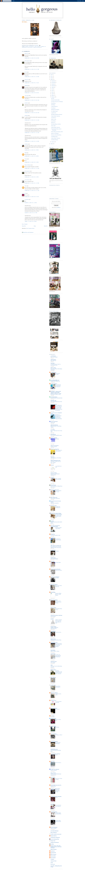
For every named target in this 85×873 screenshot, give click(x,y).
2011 (52, 76)
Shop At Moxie (53, 772)
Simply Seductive (54, 835)
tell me (56, 797)
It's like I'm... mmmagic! (55, 769)
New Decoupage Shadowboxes (57, 743)
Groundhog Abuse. (54, 136)
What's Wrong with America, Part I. (57, 131)
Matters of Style (53, 607)
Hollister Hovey (53, 669)
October (53, 84)
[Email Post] (39, 45)
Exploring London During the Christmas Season (55, 474)
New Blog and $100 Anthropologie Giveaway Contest (56, 774)
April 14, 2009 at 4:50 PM (31, 221)
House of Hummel (28, 164)
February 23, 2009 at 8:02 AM (32, 92)
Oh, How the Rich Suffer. (55, 99)
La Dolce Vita (53, 685)
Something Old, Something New (57, 507)
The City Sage (53, 638)
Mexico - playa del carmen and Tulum (58, 479)
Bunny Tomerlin (53, 849)
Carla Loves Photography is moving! (57, 790)
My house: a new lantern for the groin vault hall (58, 601)
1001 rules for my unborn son (56, 545)
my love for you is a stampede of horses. (56, 413)
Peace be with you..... (58, 762)
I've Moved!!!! (57, 709)
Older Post (45, 226)
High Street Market (54, 584)
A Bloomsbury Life (54, 642)
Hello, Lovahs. (53, 119)
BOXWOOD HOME (54, 741)
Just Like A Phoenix (54, 770)
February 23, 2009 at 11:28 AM (32, 120)
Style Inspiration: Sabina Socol (55, 498)
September (53, 85)
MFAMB (26, 85)
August (53, 87)
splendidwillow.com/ (54, 749)
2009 (52, 79)
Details (56, 754)
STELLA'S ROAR (54, 437)
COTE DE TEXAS (54, 397)
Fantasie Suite (53, 422)
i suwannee (52, 477)
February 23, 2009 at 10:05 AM (32, 112)
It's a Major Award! (54, 111)
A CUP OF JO (53, 356)
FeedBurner (58, 207)
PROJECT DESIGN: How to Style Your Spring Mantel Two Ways (58, 621)
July (52, 88)
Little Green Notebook (54, 445)
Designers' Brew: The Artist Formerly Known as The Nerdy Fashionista (56, 846)
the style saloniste (54, 404)
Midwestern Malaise (54, 692)
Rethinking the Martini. (55, 109)
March (53, 95)
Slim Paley (52, 456)
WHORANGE (53, 557)
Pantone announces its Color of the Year (58, 451)
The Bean (26, 144)
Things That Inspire (54, 599)
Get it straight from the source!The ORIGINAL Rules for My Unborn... (56, 547)
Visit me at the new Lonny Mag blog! (58, 806)
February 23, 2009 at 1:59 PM (32, 150)
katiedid (52, 618)
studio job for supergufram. (55, 502)
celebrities (31, 46)
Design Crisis (53, 840)
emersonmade (53, 857)
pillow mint (53, 761)
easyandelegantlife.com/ (55, 380)
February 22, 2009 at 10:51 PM (32, 69)
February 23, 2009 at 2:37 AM (32, 82)
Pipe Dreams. (53, 103)
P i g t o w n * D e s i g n (55, 489)
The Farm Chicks (54, 472)
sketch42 (52, 521)
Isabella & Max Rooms (55, 842)
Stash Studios (53, 650)
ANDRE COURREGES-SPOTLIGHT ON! (54, 628)
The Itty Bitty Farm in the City (56, 785)
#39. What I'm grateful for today (55, 535)
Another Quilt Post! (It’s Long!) (58, 491)
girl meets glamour (54, 827)
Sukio (52, 665)
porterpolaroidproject (54, 830)
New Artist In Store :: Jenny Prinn (58, 702)
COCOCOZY (53, 653)
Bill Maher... (25, 22)
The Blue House (53, 718)
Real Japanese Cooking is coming (56, 394)
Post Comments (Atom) (30, 228)
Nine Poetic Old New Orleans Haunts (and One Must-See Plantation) (58, 645)
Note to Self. (53, 125)
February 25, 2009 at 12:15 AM (32, 190)
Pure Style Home (54, 733)
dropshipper (57, 438)
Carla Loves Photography (55, 788)
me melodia (27, 199)
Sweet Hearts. (53, 120)
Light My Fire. (53, 112)
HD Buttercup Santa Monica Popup (56, 639)
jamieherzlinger (53, 626)
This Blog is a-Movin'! (58, 734)
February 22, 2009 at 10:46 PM (32, 58)
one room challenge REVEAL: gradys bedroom (58, 594)
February (53, 96)
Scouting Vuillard (58, 562)
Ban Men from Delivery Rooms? (56, 114)
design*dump (53, 592)
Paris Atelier (53, 777)
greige (52, 862)
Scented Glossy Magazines (55, 837)
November (53, 82)
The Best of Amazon (54, 446)
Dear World (57, 727)
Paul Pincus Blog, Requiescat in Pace (58, 821)
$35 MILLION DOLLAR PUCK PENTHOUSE (58, 655)
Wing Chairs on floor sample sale (58, 586)
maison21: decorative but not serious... (56, 501)
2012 (52, 74)
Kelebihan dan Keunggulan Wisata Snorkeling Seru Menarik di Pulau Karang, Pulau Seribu (58, 416)
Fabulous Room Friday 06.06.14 (57, 687)
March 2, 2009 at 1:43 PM (31, 202)
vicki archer (27, 95)
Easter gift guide (53, 616)
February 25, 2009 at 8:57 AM (32, 196)
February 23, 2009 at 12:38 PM (32, 141)
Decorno (52, 465)
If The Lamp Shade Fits (55, 449)
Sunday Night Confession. (55, 116)
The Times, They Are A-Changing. (57, 101)
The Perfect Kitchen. (54, 139)
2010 (52, 77)
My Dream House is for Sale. (56, 124)
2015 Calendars (53, 662)
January (53, 141)
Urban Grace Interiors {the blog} (56, 615)
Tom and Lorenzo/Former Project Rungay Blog (55, 526)
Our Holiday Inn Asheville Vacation (58, 539)
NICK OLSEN (53, 855)
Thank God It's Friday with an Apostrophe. (56, 129)
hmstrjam (26, 115)
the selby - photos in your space (56, 834)
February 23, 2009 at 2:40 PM (32, 156)
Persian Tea (27, 79)
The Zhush (52, 363)
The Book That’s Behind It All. (55, 381)
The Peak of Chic (54, 505)
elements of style (53, 860)
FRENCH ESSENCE (54, 425)
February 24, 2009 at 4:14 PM (32, 176)
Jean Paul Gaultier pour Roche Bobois (58, 813)
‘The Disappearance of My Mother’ (56, 457)
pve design (52, 715)
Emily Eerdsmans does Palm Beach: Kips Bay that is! (58, 385)
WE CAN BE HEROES (54, 558)
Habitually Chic (53, 400)
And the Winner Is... (54, 106)
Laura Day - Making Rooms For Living (56, 866)
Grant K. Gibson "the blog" (55, 753)
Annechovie (53, 851)
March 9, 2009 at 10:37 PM (31, 212)
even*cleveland (53, 372)
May (52, 92)
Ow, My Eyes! (53, 117)
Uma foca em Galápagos (55, 576)
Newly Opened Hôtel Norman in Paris (56, 401)
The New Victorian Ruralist (55, 569)
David (26, 72)
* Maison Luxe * (54, 700)
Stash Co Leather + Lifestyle (55, 651)
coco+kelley (53, 429)
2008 (52, 143)
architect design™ (54, 383)
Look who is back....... (58, 632)
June (52, 90)
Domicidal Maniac (54, 811)
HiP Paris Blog (53, 367)
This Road (57, 577)
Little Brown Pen (54, 661)
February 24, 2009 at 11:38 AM (32, 168)
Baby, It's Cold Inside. (55, 133)
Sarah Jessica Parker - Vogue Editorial (58, 528)
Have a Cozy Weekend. (54, 356)
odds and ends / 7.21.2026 (57, 374)
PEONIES (57, 551)
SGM (26, 152)
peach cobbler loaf (53, 360)
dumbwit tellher (53, 726)
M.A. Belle (52, 804)
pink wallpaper (53, 677)
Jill (25, 193)
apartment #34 (53, 852)
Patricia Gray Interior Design (56, 513)
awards (26, 46)
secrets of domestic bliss (55, 839)
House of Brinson (54, 832)
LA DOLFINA (53, 550)
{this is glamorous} (54, 497)
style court (52, 561)
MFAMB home (53, 434)
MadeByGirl (53, 537)
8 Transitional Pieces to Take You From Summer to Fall (56, 365)
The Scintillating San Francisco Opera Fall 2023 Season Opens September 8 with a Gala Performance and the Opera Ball (58, 408)
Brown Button (53, 631)
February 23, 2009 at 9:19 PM (32, 162)
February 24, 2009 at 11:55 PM (32, 183)
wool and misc (27, 179)
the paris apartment (54, 421)
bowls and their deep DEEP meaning (56, 435)
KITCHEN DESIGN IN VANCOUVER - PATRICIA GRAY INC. (58, 516)
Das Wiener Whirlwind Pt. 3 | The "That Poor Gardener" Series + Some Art (58, 672)
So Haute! (52, 859)
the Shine (52, 844)
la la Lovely (53, 864)
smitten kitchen (53, 359)
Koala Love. (53, 122)
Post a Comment (24, 224)
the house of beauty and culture (56, 796)
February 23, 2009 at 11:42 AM (32, 132)
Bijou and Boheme (54, 708)
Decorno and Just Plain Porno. (56, 134)
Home (35, 226)
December (53, 80)
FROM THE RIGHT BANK (55, 460)
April (53, 93)
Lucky (26, 158)
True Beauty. (53, 108)
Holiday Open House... (58, 570)
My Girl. (52, 98)
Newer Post (24, 226)
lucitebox (26, 102)
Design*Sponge (53, 485)
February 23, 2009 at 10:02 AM (32, 100)
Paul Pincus (53, 819)
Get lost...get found (53, 828)
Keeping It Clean (53, 786)
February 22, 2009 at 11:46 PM (32, 76)
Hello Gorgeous (53, 854)
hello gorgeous (27, 60)
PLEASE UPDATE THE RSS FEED (56, 397)
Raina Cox (26, 53)
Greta (26, 185)
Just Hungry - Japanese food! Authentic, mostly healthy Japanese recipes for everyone (56, 392)
